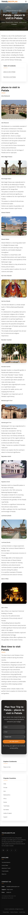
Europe (5, 787)
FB (3, 850)
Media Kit (8, 892)
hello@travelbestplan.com (12, 886)
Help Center (10, 889)
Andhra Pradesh (7, 813)
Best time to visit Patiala (9, 77)
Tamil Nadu (6, 806)
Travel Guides (5, 871)
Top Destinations (6, 862)
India (4, 784)
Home (3, 22)
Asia (4, 791)
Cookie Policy (22, 912)
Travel (9, 2)
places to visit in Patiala (9, 72)
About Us (4, 874)
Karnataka (6, 809)
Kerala (5, 802)
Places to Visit (10, 10)
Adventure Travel (6, 868)
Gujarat (5, 817)
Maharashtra (6, 795)
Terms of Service (14, 912)
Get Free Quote (14, 741)
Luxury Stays (5, 865)
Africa (4, 798)
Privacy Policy (6, 912)
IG (7, 850)
